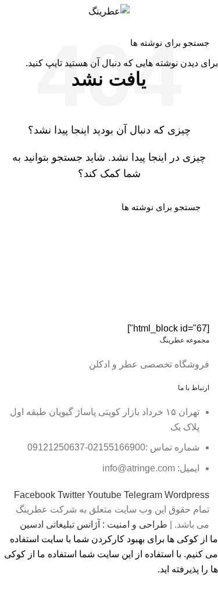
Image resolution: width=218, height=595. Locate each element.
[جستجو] (15, 42)
